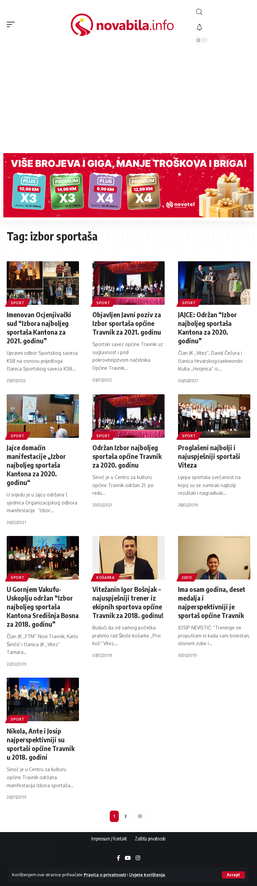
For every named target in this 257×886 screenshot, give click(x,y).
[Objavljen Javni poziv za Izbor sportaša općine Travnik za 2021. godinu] (128, 283)
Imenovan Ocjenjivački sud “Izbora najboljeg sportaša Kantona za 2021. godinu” (39, 327)
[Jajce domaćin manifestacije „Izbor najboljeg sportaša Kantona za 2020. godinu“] (43, 416)
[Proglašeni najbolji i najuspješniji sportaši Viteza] (214, 416)
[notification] (222, 27)
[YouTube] (127, 858)
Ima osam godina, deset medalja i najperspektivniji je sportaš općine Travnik (211, 602)
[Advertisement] (128, 99)
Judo (187, 577)
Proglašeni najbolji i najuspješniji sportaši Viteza (209, 456)
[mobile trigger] (12, 24)
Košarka (105, 577)
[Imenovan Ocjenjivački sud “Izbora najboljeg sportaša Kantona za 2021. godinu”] (43, 283)
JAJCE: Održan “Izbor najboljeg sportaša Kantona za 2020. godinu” (207, 327)
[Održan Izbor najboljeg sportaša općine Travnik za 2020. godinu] (128, 416)
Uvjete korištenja (147, 874)
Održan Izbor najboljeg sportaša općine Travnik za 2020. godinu (127, 456)
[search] (222, 12)
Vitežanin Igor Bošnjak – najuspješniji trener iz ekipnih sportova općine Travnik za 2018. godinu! (128, 602)
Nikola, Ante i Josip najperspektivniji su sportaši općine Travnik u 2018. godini (41, 744)
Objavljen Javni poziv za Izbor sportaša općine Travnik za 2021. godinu (126, 323)
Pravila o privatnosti (105, 874)
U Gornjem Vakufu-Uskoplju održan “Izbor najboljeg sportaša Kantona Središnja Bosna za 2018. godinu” (43, 606)
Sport (18, 303)
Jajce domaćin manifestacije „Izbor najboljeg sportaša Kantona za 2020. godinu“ (36, 464)
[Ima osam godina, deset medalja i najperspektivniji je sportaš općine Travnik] (214, 558)
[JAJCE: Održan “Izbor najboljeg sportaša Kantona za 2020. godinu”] (214, 283)
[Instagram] (138, 858)
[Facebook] (118, 858)
